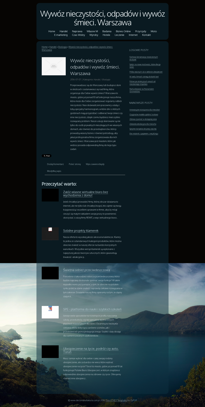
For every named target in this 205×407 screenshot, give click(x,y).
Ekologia (62, 47)
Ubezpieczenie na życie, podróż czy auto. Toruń (91, 350)
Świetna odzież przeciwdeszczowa (86, 270)
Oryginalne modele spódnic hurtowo (144, 114)
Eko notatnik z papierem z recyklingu (144, 133)
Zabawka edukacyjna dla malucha (143, 124)
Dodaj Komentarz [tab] (55, 164)
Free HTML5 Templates (116, 400)
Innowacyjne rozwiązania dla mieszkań (145, 110)
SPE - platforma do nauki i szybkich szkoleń (92, 309)
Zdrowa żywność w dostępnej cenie (143, 119)
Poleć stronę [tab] (75, 164)
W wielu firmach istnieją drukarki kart (144, 76)
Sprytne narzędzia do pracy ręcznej (143, 129)
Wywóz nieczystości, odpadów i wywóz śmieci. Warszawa (102, 17)
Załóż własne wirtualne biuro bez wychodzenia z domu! (85, 193)
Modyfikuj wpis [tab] (54, 171)
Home (45, 47)
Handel (52, 47)
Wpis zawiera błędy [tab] (95, 164)
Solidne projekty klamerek (80, 230)
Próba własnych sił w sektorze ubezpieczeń (146, 72)
